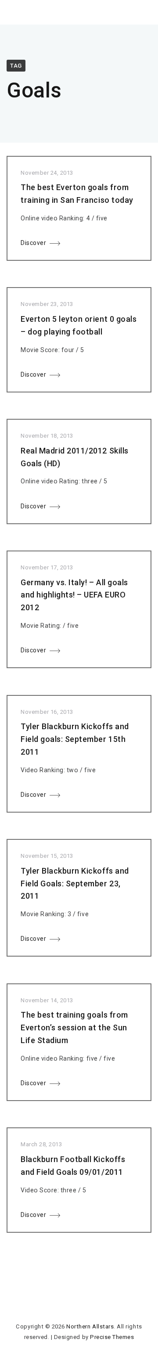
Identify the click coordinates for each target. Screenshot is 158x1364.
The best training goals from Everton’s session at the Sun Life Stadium (74, 1027)
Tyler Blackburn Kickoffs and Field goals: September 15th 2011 (75, 739)
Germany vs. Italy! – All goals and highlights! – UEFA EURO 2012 (74, 595)
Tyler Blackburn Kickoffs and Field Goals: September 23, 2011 (75, 883)
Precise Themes (112, 1337)
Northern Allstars (90, 1326)
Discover (33, 242)
